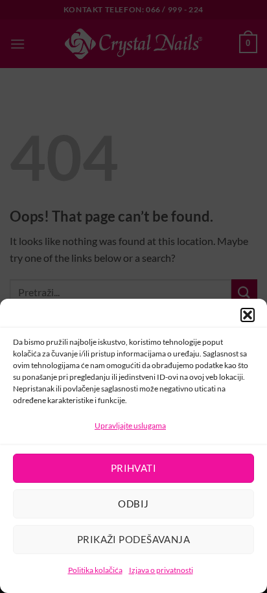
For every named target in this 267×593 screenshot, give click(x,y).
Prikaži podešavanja (134, 539)
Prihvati (134, 468)
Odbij (133, 503)
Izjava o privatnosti (161, 570)
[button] (247, 314)
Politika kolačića (95, 570)
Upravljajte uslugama (130, 425)
